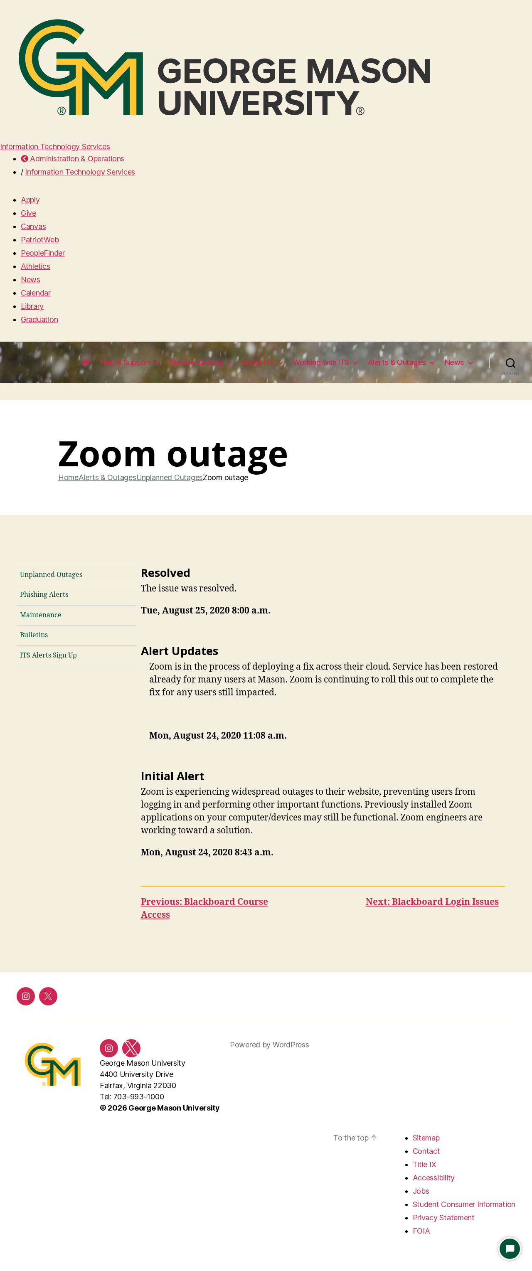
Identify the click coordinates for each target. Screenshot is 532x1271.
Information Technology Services (55, 146)
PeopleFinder (43, 253)
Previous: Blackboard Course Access (204, 909)
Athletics (35, 266)
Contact (426, 1151)
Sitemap (426, 1137)
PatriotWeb (40, 239)
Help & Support (125, 362)
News (30, 279)
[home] (85, 362)
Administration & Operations (76, 158)
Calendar (36, 292)
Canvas (33, 226)
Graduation (39, 319)
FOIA (421, 1231)
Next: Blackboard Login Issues (432, 902)
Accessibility (434, 1177)
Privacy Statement (444, 1217)
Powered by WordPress (269, 1044)
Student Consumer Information (464, 1204)
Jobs (421, 1191)
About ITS (257, 362)
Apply (30, 199)
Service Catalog (196, 362)
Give (28, 213)
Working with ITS (321, 362)
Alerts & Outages (397, 362)
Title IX (424, 1164)
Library (32, 306)
